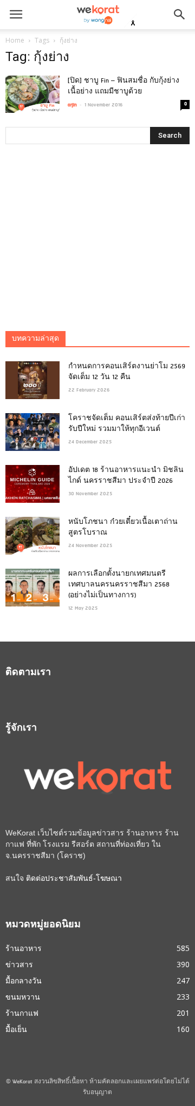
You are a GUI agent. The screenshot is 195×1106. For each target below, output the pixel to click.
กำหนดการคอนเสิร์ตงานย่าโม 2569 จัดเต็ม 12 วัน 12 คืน (126, 372)
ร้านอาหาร (23, 948)
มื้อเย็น (16, 1029)
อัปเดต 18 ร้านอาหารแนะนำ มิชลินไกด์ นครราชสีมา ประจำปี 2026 (126, 476)
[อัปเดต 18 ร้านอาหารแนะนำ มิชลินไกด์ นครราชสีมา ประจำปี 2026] (32, 484)
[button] (180, 14)
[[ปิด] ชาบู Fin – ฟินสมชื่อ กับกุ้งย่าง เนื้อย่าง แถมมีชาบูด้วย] (32, 94)
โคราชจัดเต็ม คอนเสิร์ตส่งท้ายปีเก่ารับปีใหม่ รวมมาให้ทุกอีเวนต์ (126, 424)
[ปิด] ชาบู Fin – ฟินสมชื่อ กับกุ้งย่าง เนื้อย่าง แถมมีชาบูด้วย (123, 86)
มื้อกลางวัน (23, 980)
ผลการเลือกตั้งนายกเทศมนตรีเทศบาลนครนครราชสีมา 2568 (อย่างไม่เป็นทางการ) (119, 585)
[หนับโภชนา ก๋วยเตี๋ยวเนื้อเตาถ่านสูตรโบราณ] (32, 536)
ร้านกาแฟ (21, 1013)
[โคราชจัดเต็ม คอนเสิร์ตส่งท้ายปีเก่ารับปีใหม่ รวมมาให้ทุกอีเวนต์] (32, 432)
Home (14, 40)
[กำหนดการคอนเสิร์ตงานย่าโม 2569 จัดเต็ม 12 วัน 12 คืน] (32, 380)
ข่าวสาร (19, 964)
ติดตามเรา (28, 673)
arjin (72, 105)
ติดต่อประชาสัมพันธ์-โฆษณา (74, 878)
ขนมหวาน (22, 997)
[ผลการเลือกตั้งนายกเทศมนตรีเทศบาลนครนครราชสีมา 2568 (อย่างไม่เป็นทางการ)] (32, 587)
